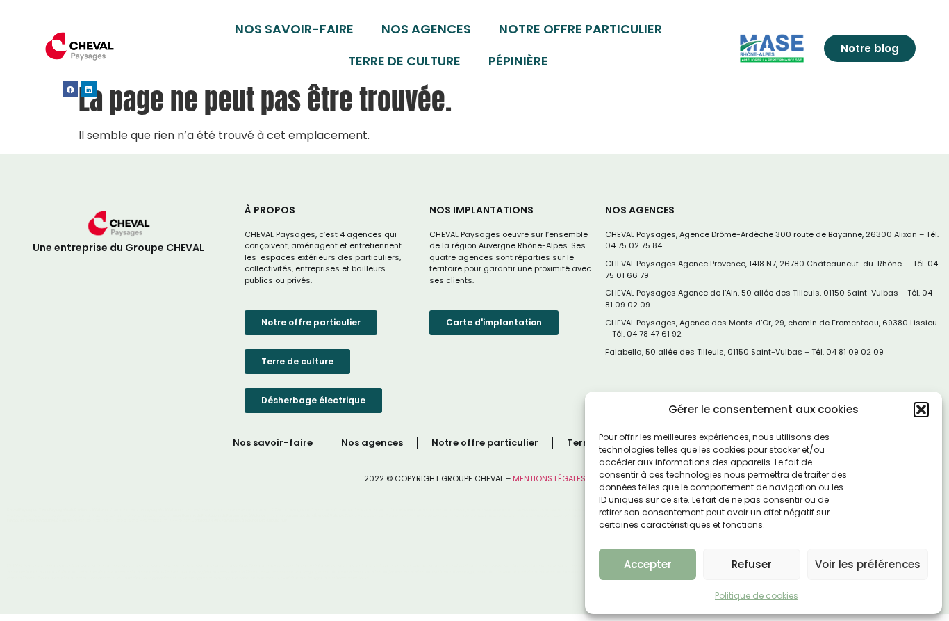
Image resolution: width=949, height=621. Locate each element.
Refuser (752, 564)
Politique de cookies (756, 596)
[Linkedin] (89, 89)
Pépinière (518, 61)
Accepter (648, 564)
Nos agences (426, 29)
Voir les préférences (868, 564)
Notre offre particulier (580, 29)
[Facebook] (70, 89)
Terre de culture (404, 61)
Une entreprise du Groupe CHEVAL (118, 248)
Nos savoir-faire (294, 29)
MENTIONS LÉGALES (549, 478)
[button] (921, 410)
